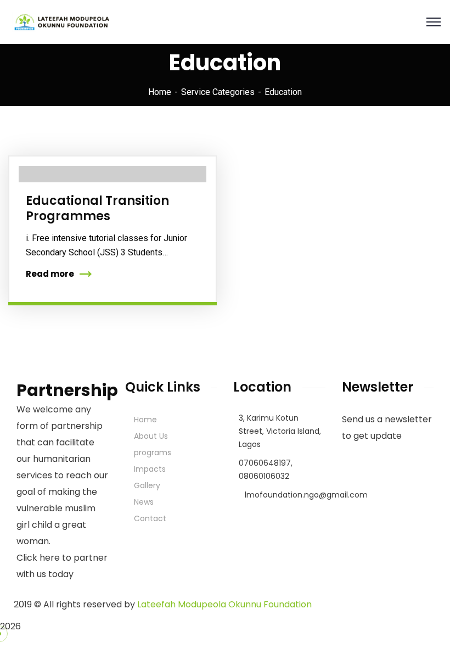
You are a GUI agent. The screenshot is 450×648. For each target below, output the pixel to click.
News (144, 501)
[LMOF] (59, 21)
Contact (150, 518)
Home (159, 92)
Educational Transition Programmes (97, 208)
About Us (151, 436)
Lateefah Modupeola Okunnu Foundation (224, 604)
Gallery (147, 485)
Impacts (150, 468)
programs (152, 452)
